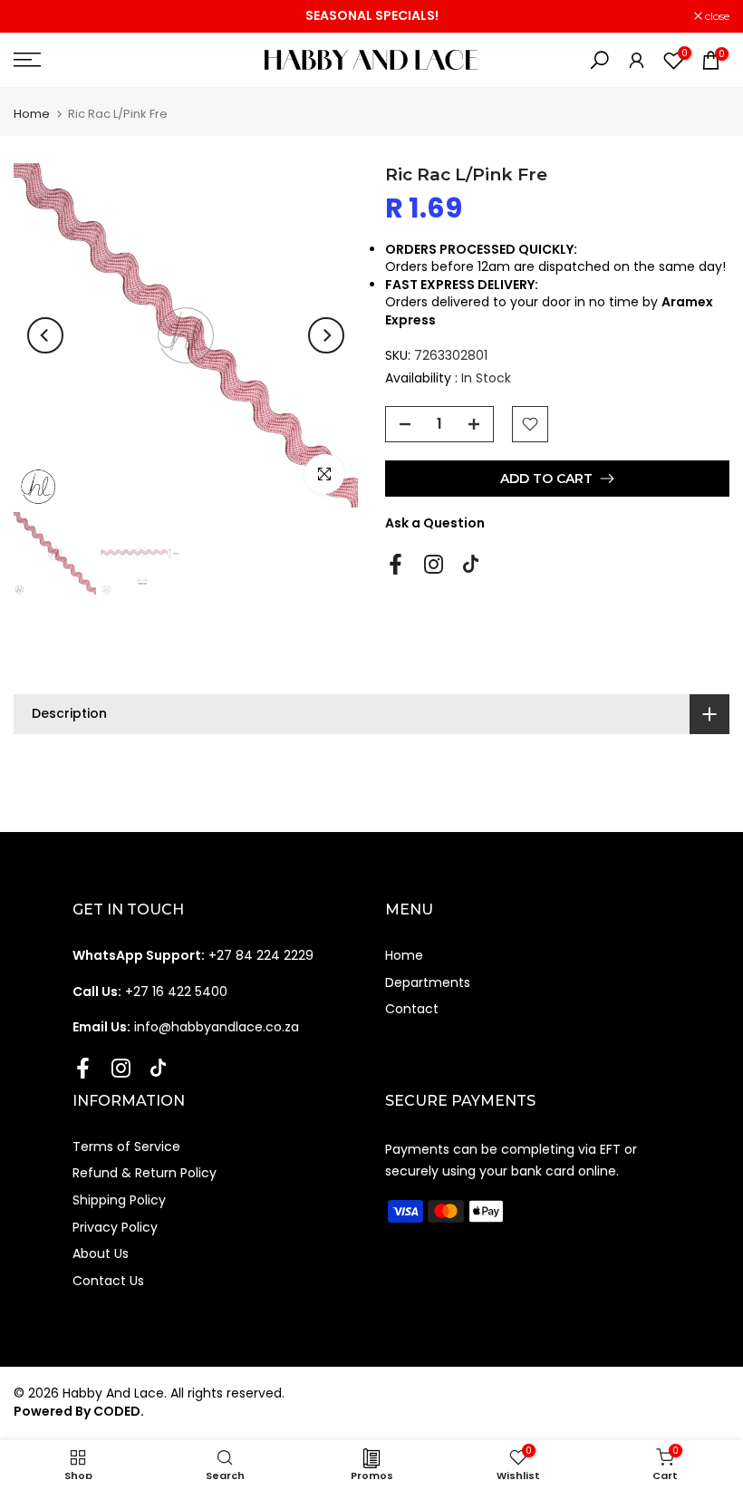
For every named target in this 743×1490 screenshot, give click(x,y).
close (35, 16)
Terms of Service (126, 1146)
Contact (412, 1009)
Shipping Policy (119, 1200)
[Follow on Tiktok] (470, 563)
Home (32, 113)
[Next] (326, 335)
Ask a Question (435, 523)
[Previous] (45, 335)
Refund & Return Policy (144, 1173)
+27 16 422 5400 (149, 991)
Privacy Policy (115, 1227)
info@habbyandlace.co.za (185, 1027)
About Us (100, 1253)
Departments (427, 982)
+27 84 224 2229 (193, 955)
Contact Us (108, 1281)
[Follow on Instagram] (433, 563)
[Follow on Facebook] (395, 563)
